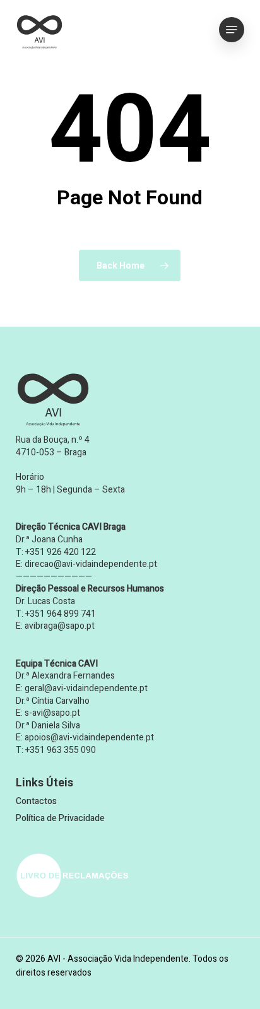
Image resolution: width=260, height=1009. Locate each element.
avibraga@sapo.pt (60, 626)
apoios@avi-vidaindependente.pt (89, 737)
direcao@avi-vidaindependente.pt (91, 564)
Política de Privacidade (60, 818)
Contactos (36, 801)
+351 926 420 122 (60, 552)
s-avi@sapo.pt (52, 713)
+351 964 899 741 (60, 614)
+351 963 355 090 (60, 750)
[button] (231, 29)
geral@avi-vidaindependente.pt (86, 688)
